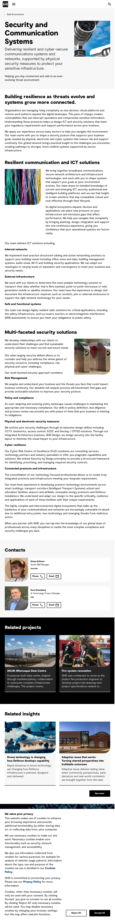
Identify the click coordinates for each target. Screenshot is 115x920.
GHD (5, 4)
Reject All (76, 913)
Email (51, 576)
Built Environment (15, 14)
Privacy (32, 882)
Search (110, 4)
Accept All (99, 913)
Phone (35, 576)
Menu (14, 4)
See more (99, 793)
